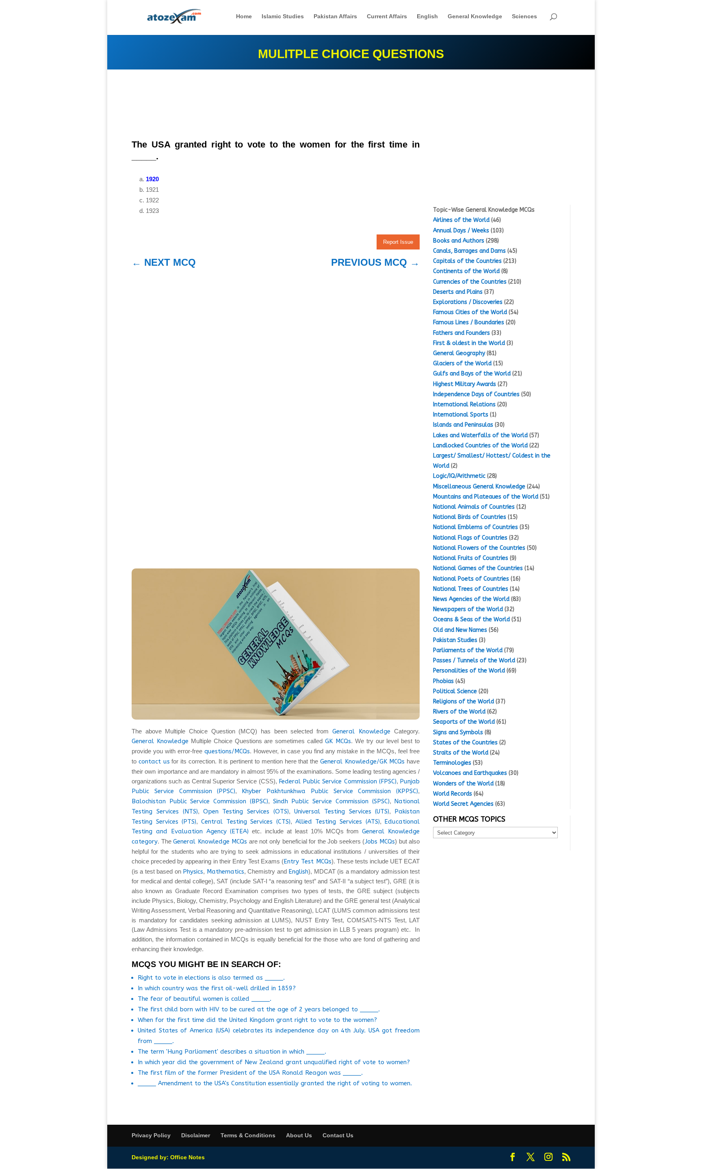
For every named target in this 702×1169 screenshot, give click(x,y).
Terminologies (452, 762)
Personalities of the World (469, 670)
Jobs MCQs (380, 841)
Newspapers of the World (468, 609)
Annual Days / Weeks (461, 230)
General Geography (459, 353)
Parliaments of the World (468, 650)
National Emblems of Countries (475, 527)
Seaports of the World (464, 721)
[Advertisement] (276, 106)
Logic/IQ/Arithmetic (459, 476)
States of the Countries (465, 742)
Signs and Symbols (458, 732)
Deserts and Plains (458, 291)
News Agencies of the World (471, 599)
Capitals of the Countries (467, 261)
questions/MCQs (227, 751)
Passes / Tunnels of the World (474, 660)
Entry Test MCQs (307, 861)
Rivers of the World (459, 711)
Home (244, 16)
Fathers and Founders (461, 333)
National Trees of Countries (470, 589)
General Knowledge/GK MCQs (362, 761)
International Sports (460, 414)
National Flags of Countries (470, 537)
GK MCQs (338, 741)
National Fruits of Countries (470, 558)
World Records (452, 793)
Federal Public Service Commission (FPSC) (337, 781)
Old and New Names (460, 630)
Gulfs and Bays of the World (472, 373)
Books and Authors (458, 240)
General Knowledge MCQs (210, 841)
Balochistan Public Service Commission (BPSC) (200, 801)
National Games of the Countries (478, 568)
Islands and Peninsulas (463, 424)
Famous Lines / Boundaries (468, 322)
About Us (299, 1135)
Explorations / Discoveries (468, 302)
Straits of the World (460, 752)
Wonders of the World (463, 783)
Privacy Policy (151, 1135)
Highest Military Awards (464, 384)
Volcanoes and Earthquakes (470, 773)
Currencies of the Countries (470, 281)
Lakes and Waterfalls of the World (480, 435)
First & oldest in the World (469, 343)
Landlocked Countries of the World (480, 445)
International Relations (464, 404)
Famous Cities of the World (470, 312)
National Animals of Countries (474, 506)
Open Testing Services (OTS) (246, 811)
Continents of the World (466, 271)
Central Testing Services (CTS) (245, 821)
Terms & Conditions (248, 1135)
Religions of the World (463, 701)
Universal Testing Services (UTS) (342, 811)
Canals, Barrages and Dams (469, 250)
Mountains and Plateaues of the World (485, 496)
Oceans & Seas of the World (471, 619)
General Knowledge (475, 16)
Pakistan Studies (455, 640)
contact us (154, 761)
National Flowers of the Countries (479, 547)
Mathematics (225, 871)
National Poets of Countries (471, 578)
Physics (193, 871)
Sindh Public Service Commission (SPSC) (331, 801)
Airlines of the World (461, 220)
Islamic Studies (283, 16)
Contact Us (338, 1135)
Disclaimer (195, 1135)
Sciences (524, 16)
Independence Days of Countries (476, 394)
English (427, 16)
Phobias (443, 681)
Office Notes (187, 1157)
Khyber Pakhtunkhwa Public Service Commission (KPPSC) (330, 791)
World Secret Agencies (463, 803)
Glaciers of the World (462, 363)
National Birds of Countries (469, 517)
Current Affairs (387, 16)
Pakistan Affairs (335, 16)
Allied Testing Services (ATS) (337, 821)
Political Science (455, 691)
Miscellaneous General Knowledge (479, 486)
